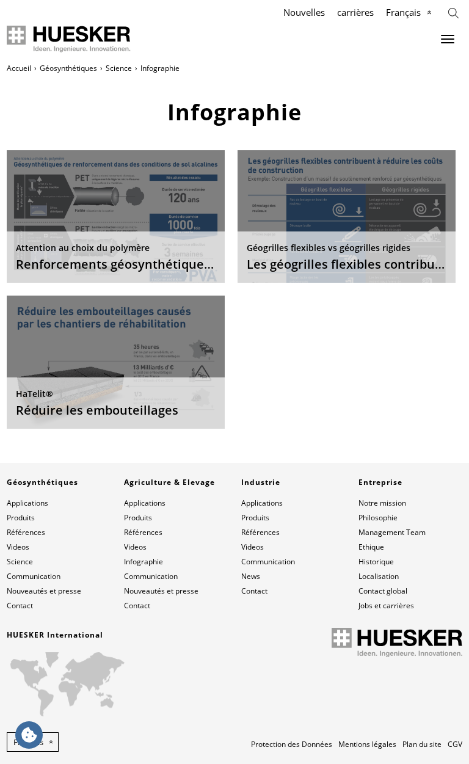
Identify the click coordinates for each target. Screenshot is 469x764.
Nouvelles (304, 12)
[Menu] (447, 39)
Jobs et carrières (386, 605)
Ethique (371, 547)
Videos (18, 547)
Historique (376, 561)
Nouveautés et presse (44, 591)
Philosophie (378, 517)
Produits (21, 517)
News (250, 576)
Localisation (378, 576)
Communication (33, 576)
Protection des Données (291, 744)
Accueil (19, 68)
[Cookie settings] (29, 735)
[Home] (69, 39)
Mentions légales (367, 744)
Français (403, 12)
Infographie (143, 561)
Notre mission (382, 503)
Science (119, 68)
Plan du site (422, 744)
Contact (20, 605)
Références (26, 532)
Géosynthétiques (68, 68)
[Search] (453, 12)
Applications (27, 503)
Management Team (392, 532)
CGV (455, 744)
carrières (355, 12)
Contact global (382, 591)
